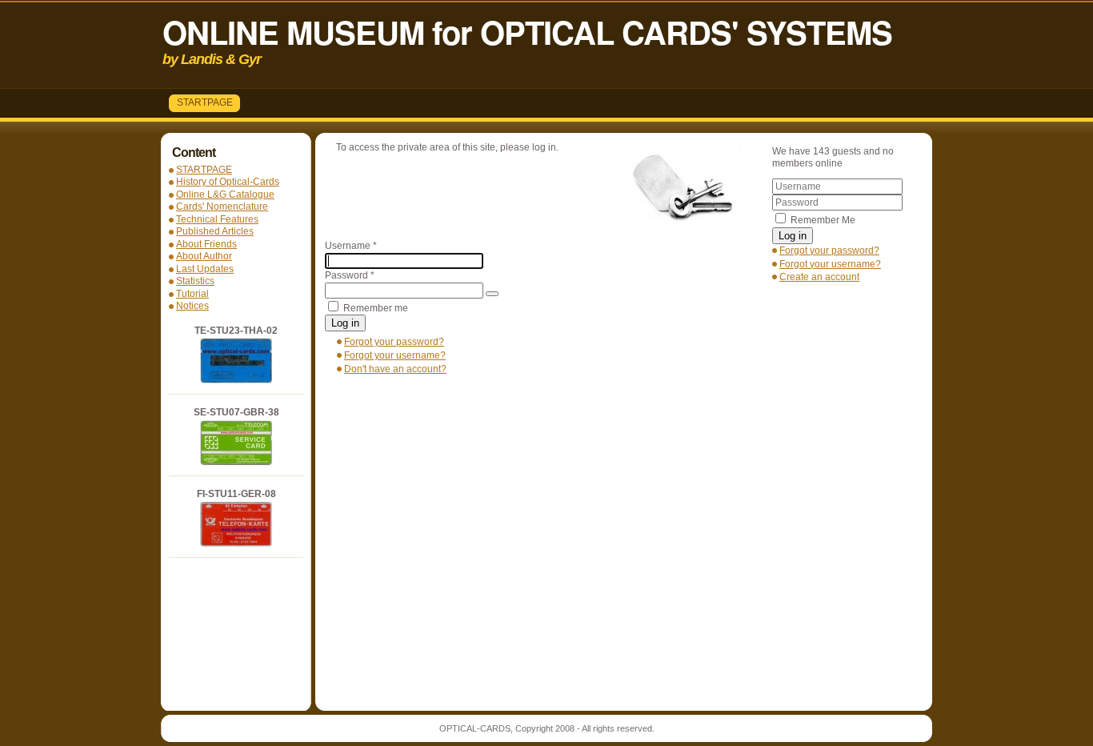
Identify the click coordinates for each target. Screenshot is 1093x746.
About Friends (206, 244)
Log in (793, 236)
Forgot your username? (830, 264)
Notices (192, 305)
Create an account (819, 277)
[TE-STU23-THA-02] (236, 380)
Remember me (375, 308)
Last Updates (205, 269)
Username (351, 245)
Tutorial (192, 293)
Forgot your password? (829, 250)
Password (349, 275)
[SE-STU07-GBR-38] (236, 461)
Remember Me (823, 220)
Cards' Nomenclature (222, 206)
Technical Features (217, 219)
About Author (204, 256)
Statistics (195, 281)
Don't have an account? (395, 369)
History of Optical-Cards (227, 181)
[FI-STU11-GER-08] (236, 543)
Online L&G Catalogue (225, 194)
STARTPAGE (205, 102)
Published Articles (215, 231)
